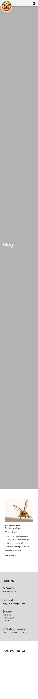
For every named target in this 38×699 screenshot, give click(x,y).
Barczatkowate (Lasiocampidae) (13, 526)
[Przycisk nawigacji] (34, 3)
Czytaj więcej (10, 555)
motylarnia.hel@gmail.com (14, 604)
